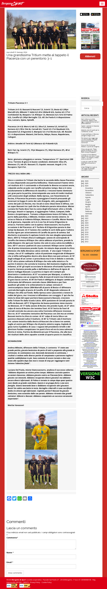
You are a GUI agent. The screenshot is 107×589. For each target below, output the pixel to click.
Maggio (88, 204)
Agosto (88, 197)
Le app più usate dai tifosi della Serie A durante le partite (89, 163)
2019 (86, 225)
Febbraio (88, 211)
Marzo (87, 209)
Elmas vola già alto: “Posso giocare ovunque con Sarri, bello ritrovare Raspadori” (89, 151)
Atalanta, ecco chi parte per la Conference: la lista (90, 130)
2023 (86, 216)
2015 (86, 234)
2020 (86, 223)
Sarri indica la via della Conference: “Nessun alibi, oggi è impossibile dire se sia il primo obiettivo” (90, 121)
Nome (9, 552)
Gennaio (88, 214)
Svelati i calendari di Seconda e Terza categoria (90, 126)
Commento (12, 537)
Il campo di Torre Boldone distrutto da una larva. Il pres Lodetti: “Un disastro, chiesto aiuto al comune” (90, 157)
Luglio (87, 200)
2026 (86, 181)
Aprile (87, 207)
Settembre (89, 195)
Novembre (89, 190)
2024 (86, 186)
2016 (86, 232)
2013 (86, 239)
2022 (86, 218)
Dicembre (89, 188)
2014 (86, 237)
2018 (86, 228)
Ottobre (88, 193)
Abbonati (90, 56)
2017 (86, 230)
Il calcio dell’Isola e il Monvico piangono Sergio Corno (90, 134)
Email (9, 562)
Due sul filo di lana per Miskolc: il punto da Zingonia (90, 145)
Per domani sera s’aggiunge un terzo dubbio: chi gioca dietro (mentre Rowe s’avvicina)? (89, 140)
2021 (86, 221)
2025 (86, 183)
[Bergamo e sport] (90, 253)
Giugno (88, 202)
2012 (86, 242)
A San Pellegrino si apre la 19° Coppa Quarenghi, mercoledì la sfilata (89, 168)
